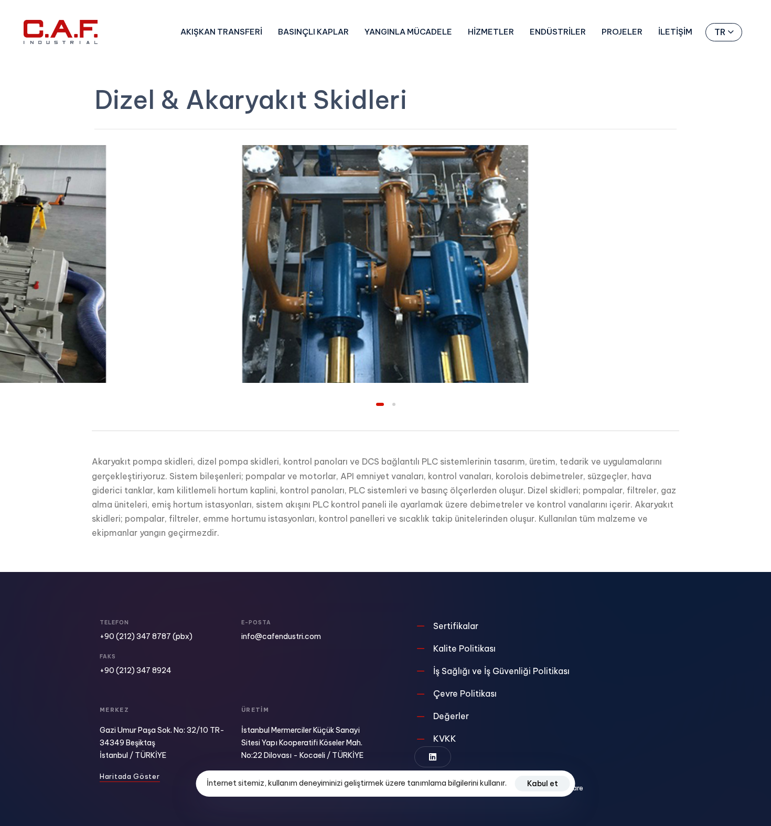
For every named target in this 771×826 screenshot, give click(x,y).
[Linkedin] (432, 756)
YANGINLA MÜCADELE (408, 32)
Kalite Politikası (464, 648)
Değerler (451, 716)
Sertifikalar (455, 626)
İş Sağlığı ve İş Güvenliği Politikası (501, 671)
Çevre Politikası (465, 693)
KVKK (444, 738)
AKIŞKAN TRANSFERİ (221, 32)
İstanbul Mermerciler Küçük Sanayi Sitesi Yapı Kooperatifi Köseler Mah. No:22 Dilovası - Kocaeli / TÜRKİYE (302, 742)
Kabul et (542, 783)
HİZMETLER (491, 32)
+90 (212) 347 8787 (135, 636)
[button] (723, 32)
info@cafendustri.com (281, 636)
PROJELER (622, 32)
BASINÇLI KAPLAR (313, 32)
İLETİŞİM (675, 32)
